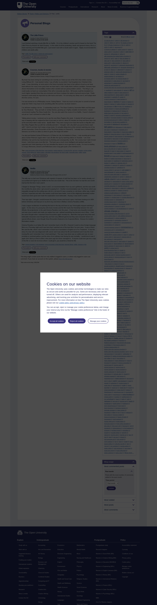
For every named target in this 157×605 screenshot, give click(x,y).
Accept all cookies (57, 321)
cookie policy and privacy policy (71, 303)
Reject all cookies (77, 321)
